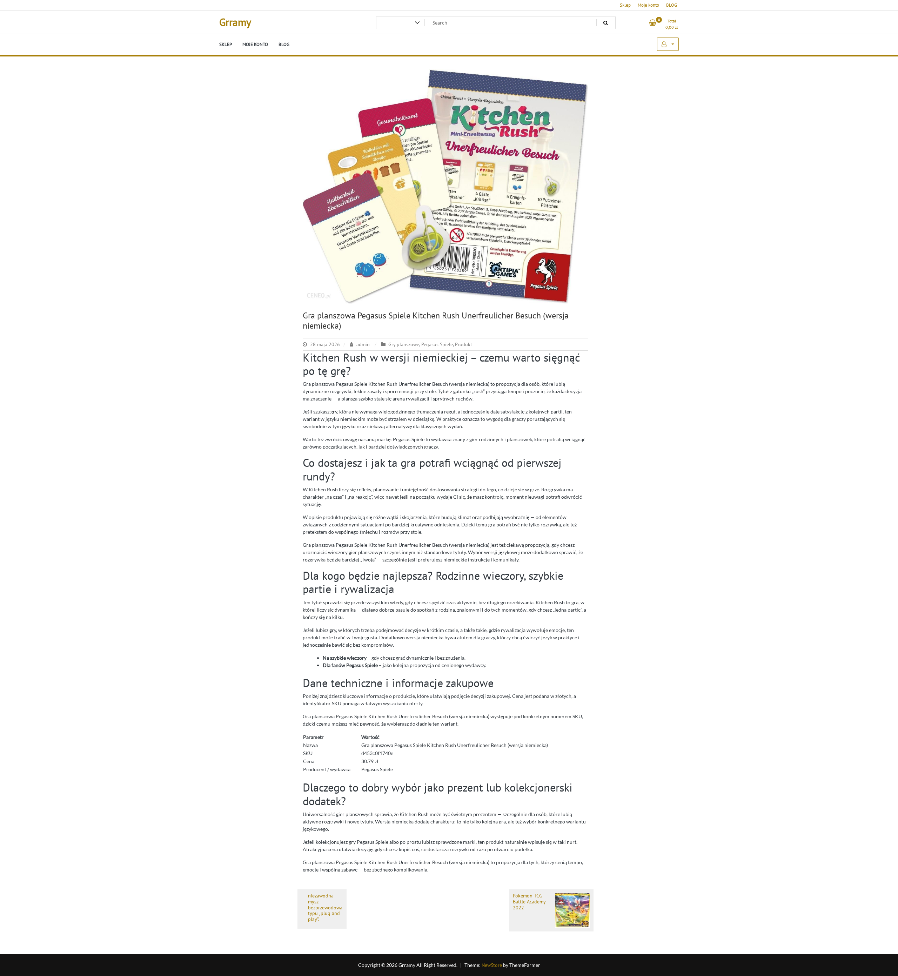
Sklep (625, 5)
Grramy (235, 22)
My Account (668, 44)
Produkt (463, 344)
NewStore (492, 965)
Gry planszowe (403, 344)
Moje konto (648, 5)
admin (363, 344)
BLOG (671, 5)
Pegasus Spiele (437, 344)
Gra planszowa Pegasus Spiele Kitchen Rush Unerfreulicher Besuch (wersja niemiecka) (436, 320)
